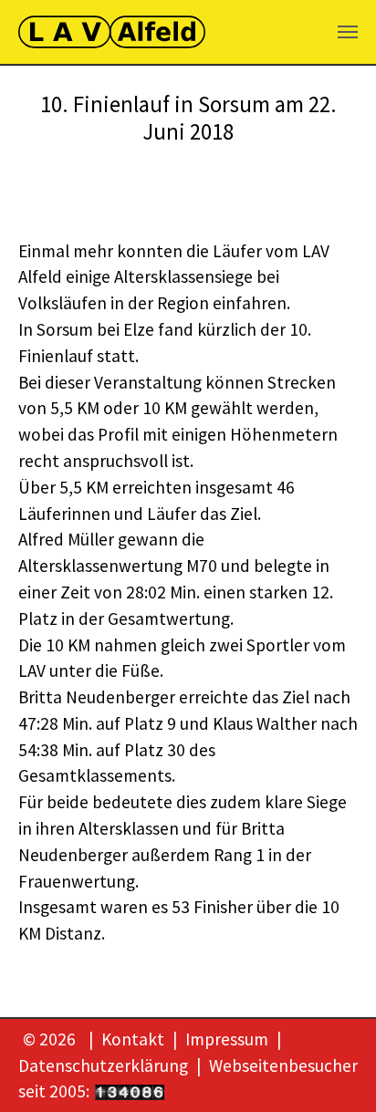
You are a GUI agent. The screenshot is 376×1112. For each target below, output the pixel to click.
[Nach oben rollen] (331, 1067)
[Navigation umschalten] (348, 32)
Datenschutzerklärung (103, 1065)
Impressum (226, 1039)
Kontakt (132, 1039)
